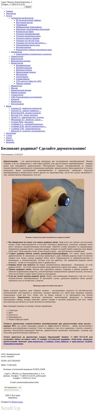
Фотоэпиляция (17, 104)
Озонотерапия (22, 77)
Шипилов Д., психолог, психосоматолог (28, 131)
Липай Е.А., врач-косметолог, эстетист (27, 117)
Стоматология (17, 95)
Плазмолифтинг (23, 79)
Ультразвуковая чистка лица (28, 45)
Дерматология (17, 56)
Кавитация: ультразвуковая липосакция (33, 29)
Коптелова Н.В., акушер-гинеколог (26, 113)
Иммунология (17, 59)
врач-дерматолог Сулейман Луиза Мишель (48, 341)
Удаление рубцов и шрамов (27, 38)
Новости (9, 140)
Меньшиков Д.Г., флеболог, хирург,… (27, 120)
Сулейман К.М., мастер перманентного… (28, 126)
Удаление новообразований (28, 34)
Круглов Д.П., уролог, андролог (24, 115)
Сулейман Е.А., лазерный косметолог (27, 124)
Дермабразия (21, 25)
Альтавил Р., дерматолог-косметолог (26, 108)
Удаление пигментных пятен (28, 36)
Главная (9, 11)
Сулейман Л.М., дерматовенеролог (26, 129)
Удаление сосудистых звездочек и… (31, 43)
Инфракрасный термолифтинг (29, 27)
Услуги (9, 16)
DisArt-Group (17, 402)
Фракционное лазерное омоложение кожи (34, 50)
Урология (15, 99)
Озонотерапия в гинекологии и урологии (33, 54)
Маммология (16, 86)
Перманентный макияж (21, 90)
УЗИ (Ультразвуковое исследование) (26, 97)
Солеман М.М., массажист (22, 122)
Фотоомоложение (23, 47)
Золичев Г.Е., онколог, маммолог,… (26, 111)
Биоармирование (23, 65)
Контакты (10, 142)
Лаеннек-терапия (23, 83)
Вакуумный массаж (24, 22)
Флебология (16, 101)
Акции (9, 138)
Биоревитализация (24, 68)
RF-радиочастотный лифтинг (28, 20)
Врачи (8, 106)
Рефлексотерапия (18, 92)
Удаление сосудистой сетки (27, 41)
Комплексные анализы (20, 61)
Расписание (11, 133)
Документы (11, 13)
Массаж (14, 88)
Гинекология (16, 52)
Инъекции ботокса (24, 70)
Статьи (9, 135)
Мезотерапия (21, 74)
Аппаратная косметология (22, 18)
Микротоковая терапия (26, 72)
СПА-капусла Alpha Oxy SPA (28, 81)
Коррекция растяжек (25, 31)
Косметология (17, 63)
